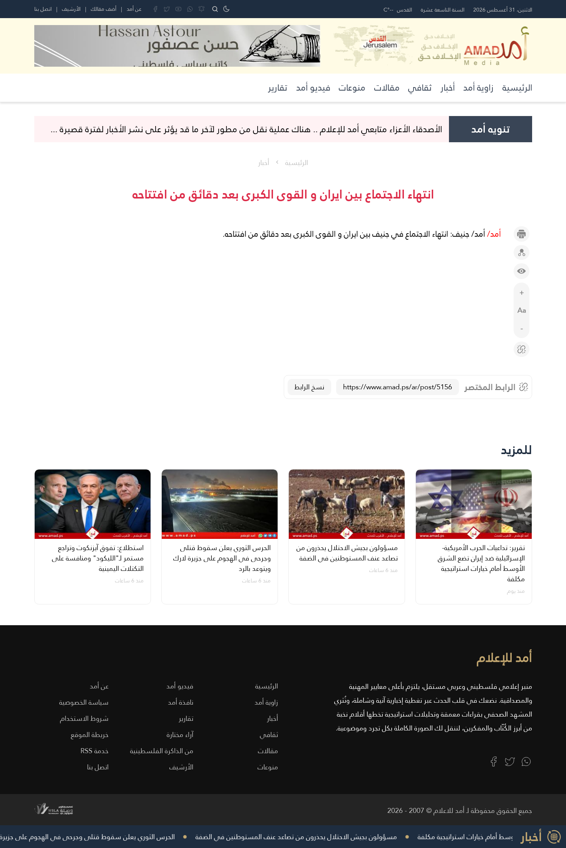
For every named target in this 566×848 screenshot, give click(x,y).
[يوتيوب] (178, 9)
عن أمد (134, 9)
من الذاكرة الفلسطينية (161, 750)
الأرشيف (71, 9)
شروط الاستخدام (84, 718)
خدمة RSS (94, 750)
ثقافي (420, 87)
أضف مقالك (103, 9)
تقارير (277, 87)
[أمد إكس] (510, 761)
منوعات (352, 87)
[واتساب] (190, 9)
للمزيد (516, 450)
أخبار (447, 87)
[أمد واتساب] (526, 761)
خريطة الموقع (90, 734)
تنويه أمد (490, 129)
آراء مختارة (180, 734)
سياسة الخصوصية (84, 702)
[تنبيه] (201, 9)
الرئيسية (517, 87)
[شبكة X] (167, 9)
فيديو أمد (313, 87)
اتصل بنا (43, 9)
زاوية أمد (478, 87)
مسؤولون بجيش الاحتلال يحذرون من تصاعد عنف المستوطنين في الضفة (306, 836)
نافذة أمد (180, 702)
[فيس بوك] (155, 9)
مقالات (387, 87)
